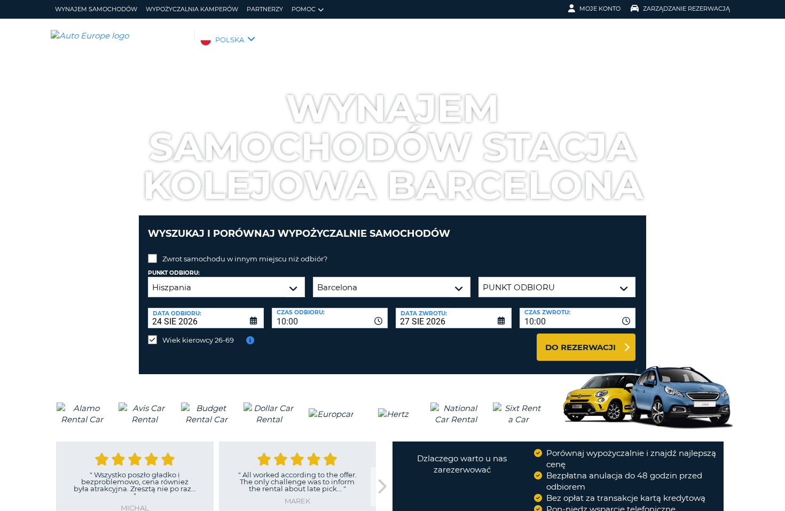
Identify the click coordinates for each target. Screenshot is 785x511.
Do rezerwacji (580, 347)
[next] (381, 486)
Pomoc (304, 9)
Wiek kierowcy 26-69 (198, 340)
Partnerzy (265, 9)
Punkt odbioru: (174, 272)
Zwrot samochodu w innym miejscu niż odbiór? (244, 258)
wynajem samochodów (96, 9)
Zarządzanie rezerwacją (686, 8)
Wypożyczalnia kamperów (192, 9)
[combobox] (330, 318)
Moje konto (600, 8)
